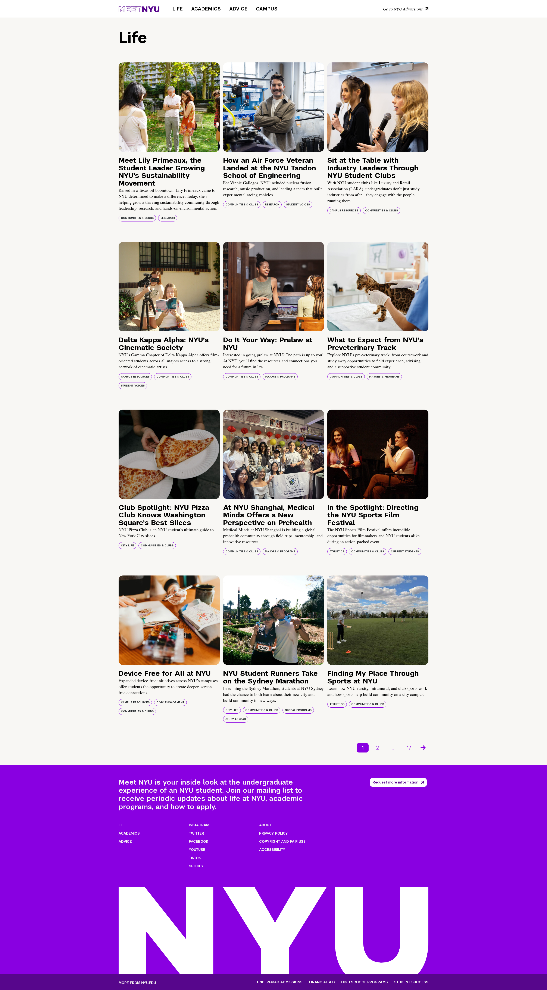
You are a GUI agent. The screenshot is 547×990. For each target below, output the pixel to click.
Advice (238, 8)
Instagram (199, 825)
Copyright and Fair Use (282, 841)
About (265, 825)
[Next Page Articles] (423, 747)
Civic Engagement (170, 702)
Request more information (395, 782)
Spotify (196, 866)
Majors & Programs (280, 376)
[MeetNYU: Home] (139, 8)
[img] (169, 107)
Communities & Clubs (137, 218)
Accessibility (272, 849)
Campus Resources (344, 210)
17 (409, 747)
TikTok (195, 858)
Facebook (198, 841)
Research (167, 218)
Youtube (197, 849)
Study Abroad (235, 719)
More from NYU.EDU (137, 983)
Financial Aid (322, 982)
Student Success (411, 982)
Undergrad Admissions (280, 982)
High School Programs (364, 982)
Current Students (405, 551)
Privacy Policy (273, 833)
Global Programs (298, 710)
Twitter (196, 833)
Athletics (337, 551)
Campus (266, 8)
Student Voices (298, 204)
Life (177, 8)
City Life (127, 545)
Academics (206, 8)
